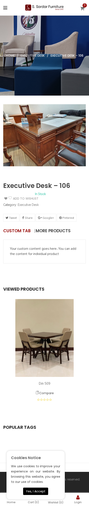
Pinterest (68, 218)
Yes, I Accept (35, 491)
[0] (83, 9)
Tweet (12, 218)
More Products (53, 231)
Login (78, 502)
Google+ (48, 218)
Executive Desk (33, 55)
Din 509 (44, 383)
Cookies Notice (26, 457)
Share (28, 218)
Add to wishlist (23, 198)
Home (10, 55)
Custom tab (17, 231)
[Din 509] (44, 338)
